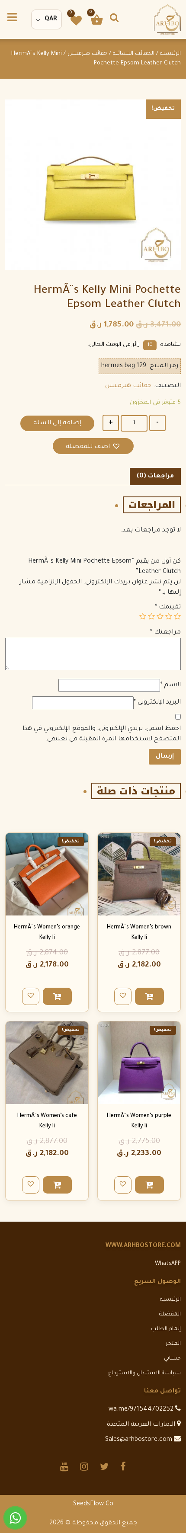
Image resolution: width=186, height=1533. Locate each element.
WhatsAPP (168, 1264)
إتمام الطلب (166, 1329)
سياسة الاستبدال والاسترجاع (144, 1373)
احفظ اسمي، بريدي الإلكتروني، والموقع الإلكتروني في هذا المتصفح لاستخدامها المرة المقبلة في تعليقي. (101, 734)
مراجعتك (165, 632)
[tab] (155, 476)
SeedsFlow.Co (93, 1504)
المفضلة (170, 1315)
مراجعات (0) (155, 476)
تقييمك (168, 607)
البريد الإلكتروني (157, 702)
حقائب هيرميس (87, 54)
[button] (93, 446)
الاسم (170, 685)
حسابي (172, 1359)
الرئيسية (170, 54)
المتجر (173, 1344)
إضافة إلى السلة (57, 423)
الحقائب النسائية (133, 54)
